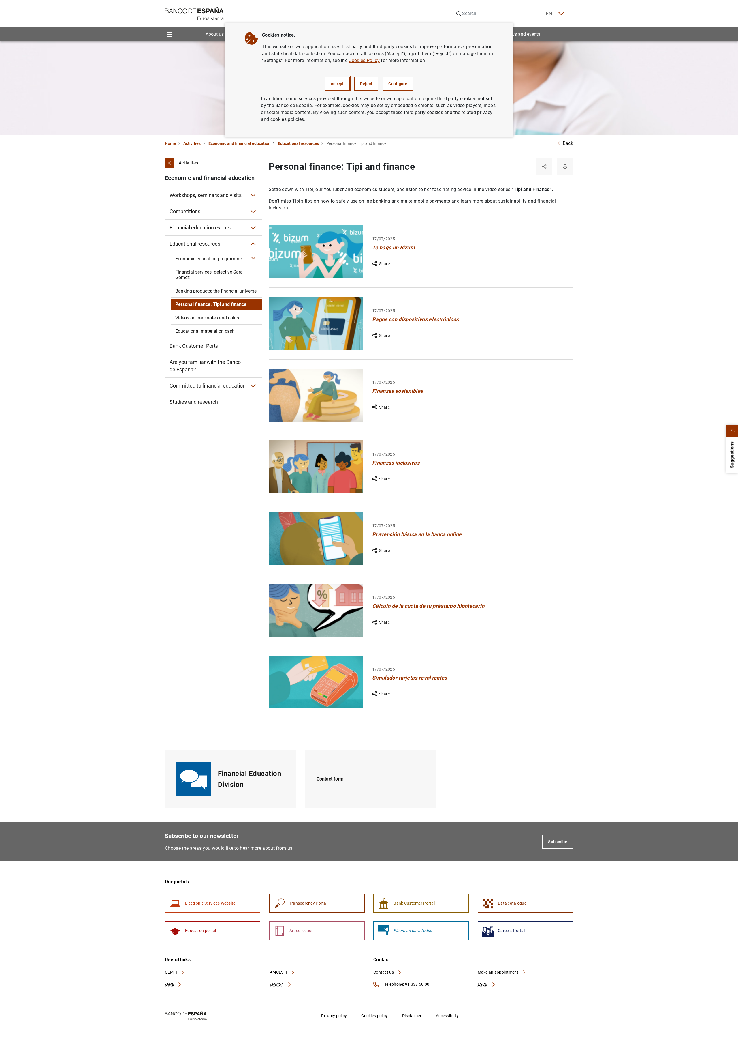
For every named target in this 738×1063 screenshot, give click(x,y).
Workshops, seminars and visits (206, 195)
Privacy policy (334, 1015)
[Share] (544, 166)
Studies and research (194, 402)
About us (215, 34)
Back (568, 143)
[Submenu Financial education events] (253, 227)
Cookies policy (374, 1015)
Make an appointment (498, 972)
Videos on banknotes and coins (207, 318)
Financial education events (200, 227)
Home (170, 143)
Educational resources (298, 143)
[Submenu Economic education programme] (253, 258)
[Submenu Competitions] (253, 211)
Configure (397, 83)
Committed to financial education (208, 386)
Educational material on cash (205, 331)
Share (384, 263)
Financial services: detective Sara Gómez (209, 274)
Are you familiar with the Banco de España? (205, 366)
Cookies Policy (364, 60)
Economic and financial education (239, 143)
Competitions (185, 211)
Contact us (384, 972)
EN (549, 13)
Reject (366, 83)
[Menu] (170, 34)
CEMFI (171, 972)
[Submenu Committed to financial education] (253, 385)
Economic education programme (208, 258)
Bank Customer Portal (195, 346)
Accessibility (447, 1015)
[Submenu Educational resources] (253, 243)
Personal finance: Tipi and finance (210, 304)
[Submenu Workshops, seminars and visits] (253, 195)
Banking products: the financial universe (216, 291)
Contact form (330, 779)
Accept (337, 83)
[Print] (565, 166)
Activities (192, 143)
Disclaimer (411, 1015)
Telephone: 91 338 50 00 (406, 984)
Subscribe (557, 841)
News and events (523, 34)
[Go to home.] (194, 13)
